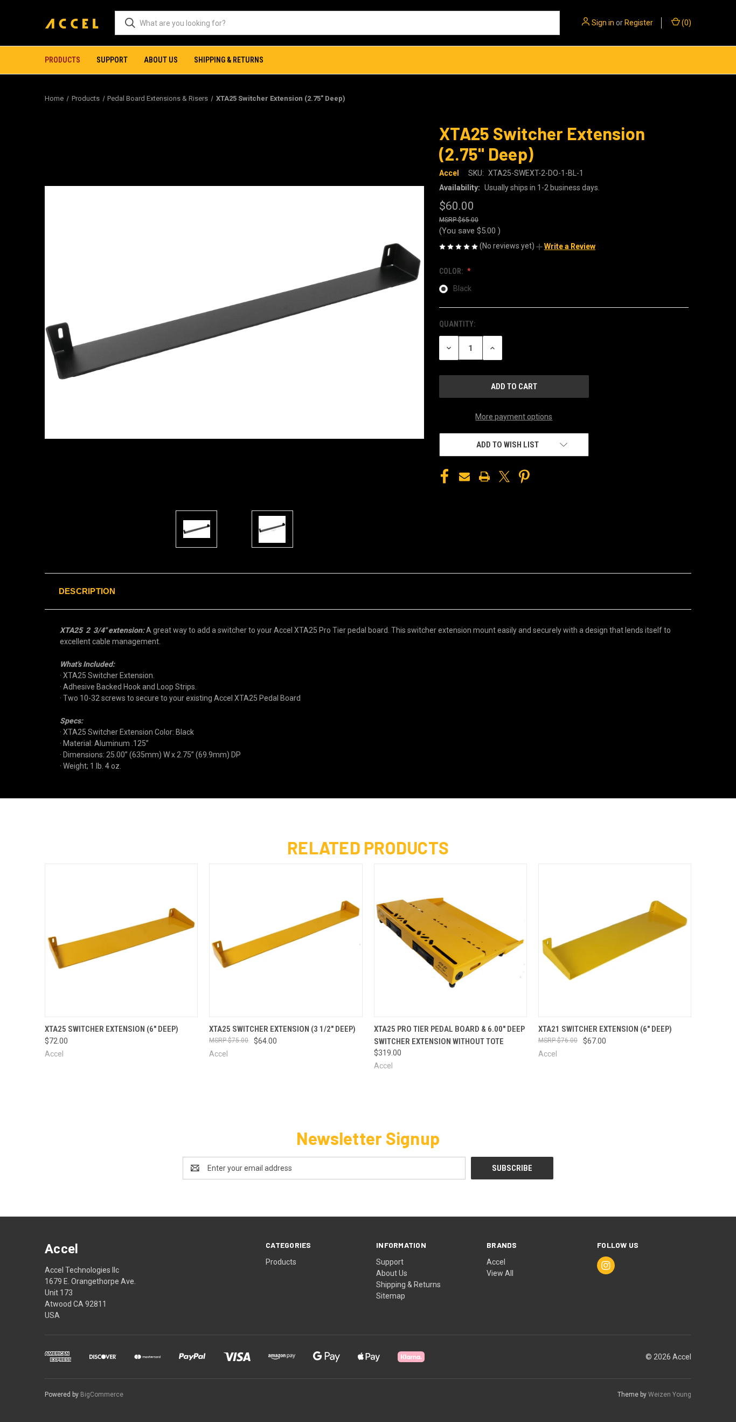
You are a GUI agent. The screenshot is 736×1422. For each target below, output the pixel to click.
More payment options (513, 416)
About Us (161, 60)
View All (500, 1273)
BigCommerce (101, 1394)
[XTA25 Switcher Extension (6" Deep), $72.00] (121, 940)
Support (112, 60)
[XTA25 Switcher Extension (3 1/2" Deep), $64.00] (285, 940)
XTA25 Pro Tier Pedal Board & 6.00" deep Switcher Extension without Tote (449, 1035)
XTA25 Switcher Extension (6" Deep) (111, 1029)
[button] (565, 246)
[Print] (484, 476)
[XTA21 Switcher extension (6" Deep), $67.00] (614, 940)
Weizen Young (669, 1394)
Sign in (603, 22)
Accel (496, 1262)
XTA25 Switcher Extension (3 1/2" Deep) (282, 1029)
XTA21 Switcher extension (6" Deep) (605, 1029)
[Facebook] (444, 476)
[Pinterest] (524, 476)
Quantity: (457, 324)
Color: (451, 271)
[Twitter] (504, 476)
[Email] (464, 476)
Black (462, 288)
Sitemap (390, 1296)
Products (62, 60)
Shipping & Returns (228, 60)
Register (638, 22)
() (685, 22)
